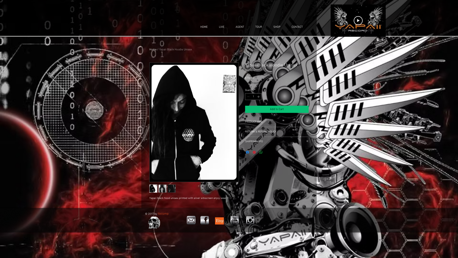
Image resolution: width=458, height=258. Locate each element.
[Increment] (259, 97)
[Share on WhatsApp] (261, 152)
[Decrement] (248, 97)
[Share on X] (268, 152)
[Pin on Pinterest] (254, 152)
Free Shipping (252, 83)
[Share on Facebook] (247, 152)
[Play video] (358, 20)
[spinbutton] (253, 97)
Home (153, 49)
